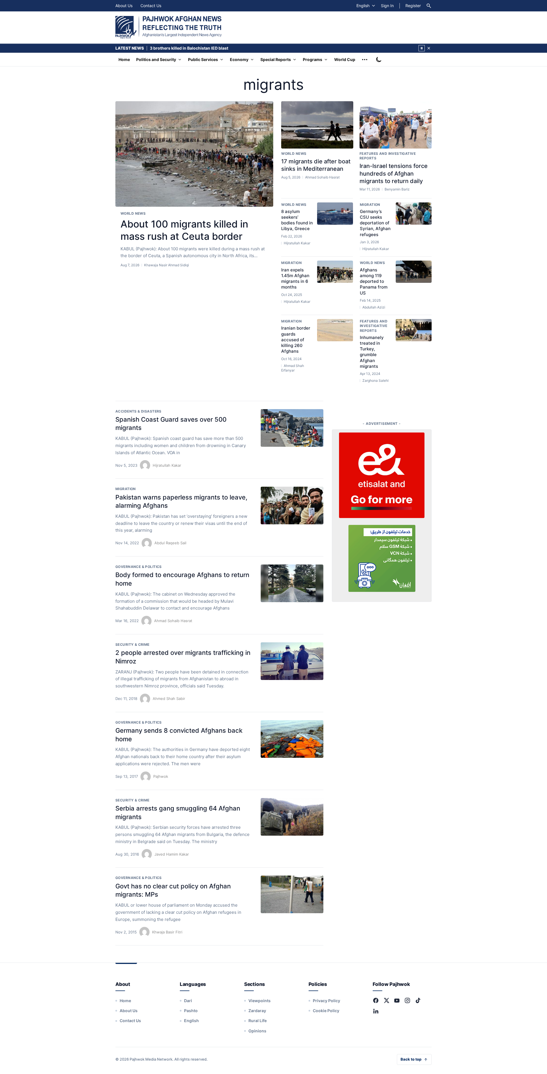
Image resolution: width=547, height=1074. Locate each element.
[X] (386, 1000)
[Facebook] (376, 1000)
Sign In (387, 5)
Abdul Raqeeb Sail (170, 543)
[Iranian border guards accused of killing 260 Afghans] (335, 330)
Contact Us (150, 5)
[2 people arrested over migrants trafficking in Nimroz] (292, 661)
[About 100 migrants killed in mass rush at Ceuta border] (194, 154)
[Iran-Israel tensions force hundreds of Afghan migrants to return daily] (396, 125)
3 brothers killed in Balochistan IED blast (189, 48)
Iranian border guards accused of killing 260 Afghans (295, 339)
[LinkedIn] (376, 1011)
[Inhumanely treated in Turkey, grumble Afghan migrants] (414, 330)
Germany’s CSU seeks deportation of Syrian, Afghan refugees (375, 223)
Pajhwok (160, 776)
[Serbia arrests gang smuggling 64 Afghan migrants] (292, 817)
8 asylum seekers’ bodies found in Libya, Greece (297, 220)
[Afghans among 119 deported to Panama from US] (414, 272)
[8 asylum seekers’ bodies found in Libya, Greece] (335, 213)
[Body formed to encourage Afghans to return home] (292, 583)
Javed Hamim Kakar (171, 854)
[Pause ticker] (422, 48)
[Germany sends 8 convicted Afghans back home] (292, 739)
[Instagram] (407, 1000)
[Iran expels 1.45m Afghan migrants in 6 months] (335, 272)
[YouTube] (397, 1000)
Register (413, 5)
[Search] (429, 5)
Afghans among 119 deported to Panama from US (373, 281)
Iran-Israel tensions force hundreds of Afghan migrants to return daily (394, 173)
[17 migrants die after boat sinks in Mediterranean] (317, 125)
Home (124, 59)
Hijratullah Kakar (167, 465)
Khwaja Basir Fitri (167, 932)
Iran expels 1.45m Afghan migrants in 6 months (295, 278)
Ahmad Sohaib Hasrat (173, 620)
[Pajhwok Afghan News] (168, 27)
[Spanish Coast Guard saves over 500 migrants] (292, 428)
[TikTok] (418, 1000)
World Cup (344, 59)
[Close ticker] (429, 48)
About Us (123, 5)
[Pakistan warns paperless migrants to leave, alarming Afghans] (292, 505)
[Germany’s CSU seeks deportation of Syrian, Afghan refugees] (414, 213)
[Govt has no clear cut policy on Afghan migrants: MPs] (292, 894)
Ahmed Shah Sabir (169, 698)
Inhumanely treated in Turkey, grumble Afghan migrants (372, 352)
